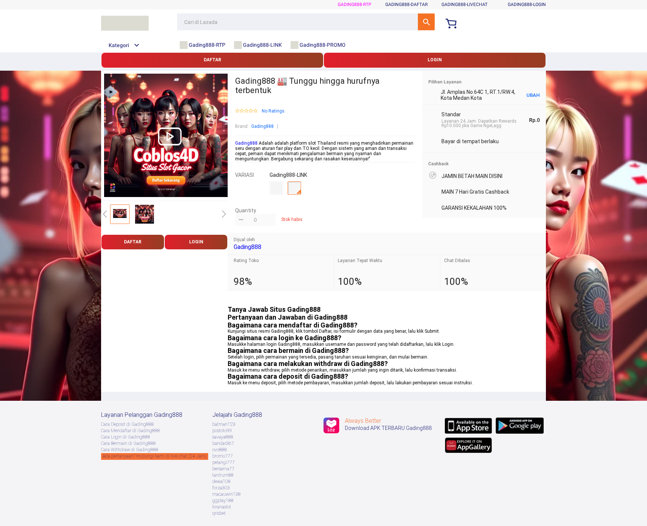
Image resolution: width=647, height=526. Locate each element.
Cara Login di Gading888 (125, 437)
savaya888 (222, 437)
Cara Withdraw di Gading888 (129, 449)
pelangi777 (223, 462)
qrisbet (219, 513)
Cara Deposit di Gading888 (127, 424)
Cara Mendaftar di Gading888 (130, 430)
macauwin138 (226, 494)
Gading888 (262, 126)
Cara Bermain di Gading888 (128, 443)
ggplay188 (223, 500)
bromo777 (222, 456)
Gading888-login (527, 4)
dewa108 (221, 481)
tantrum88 (223, 475)
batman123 (224, 424)
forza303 (221, 487)
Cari (426, 21)
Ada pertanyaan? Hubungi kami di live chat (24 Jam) (155, 456)
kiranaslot (221, 507)
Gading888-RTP (354, 4)
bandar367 (223, 443)
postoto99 (222, 430)
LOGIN (435, 59)
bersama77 (223, 468)
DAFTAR (212, 59)
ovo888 (219, 449)
